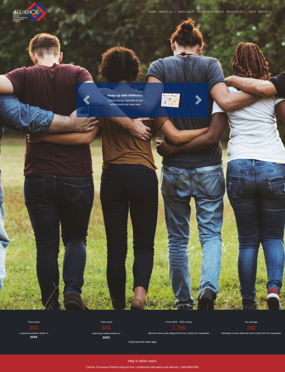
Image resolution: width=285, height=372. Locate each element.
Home (152, 11)
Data (252, 11)
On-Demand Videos (210, 11)
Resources (235, 11)
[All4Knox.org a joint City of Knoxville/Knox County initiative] (29, 11)
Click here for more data (143, 342)
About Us (166, 11)
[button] (86, 100)
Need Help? (186, 11)
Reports (264, 11)
